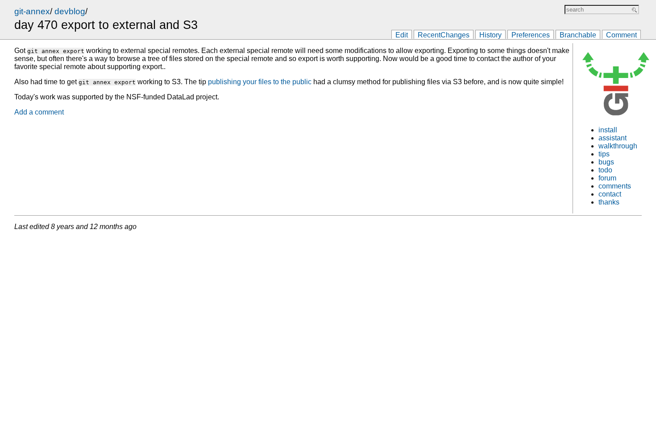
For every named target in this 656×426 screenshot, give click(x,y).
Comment (621, 35)
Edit (401, 35)
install (607, 130)
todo (605, 170)
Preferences (530, 35)
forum (607, 178)
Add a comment (39, 112)
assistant (612, 138)
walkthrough (617, 146)
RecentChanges (443, 35)
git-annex (32, 11)
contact (609, 194)
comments (614, 186)
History (490, 35)
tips (604, 154)
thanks (608, 202)
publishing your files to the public (259, 82)
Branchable (578, 35)
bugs (606, 162)
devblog (69, 11)
